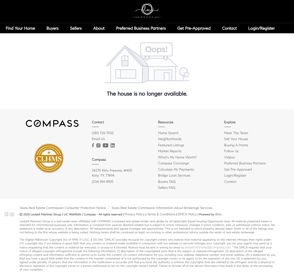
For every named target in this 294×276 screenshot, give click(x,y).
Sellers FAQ (166, 188)
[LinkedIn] (112, 146)
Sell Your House (236, 139)
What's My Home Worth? (177, 157)
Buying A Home (236, 145)
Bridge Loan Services (174, 176)
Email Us (98, 139)
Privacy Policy (134, 214)
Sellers (76, 28)
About (99, 28)
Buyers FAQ (166, 182)
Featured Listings (171, 145)
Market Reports (170, 151)
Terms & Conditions (161, 214)
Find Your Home (20, 28)
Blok (218, 214)
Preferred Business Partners (141, 28)
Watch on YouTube (24, 38)
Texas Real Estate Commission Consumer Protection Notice (63, 208)
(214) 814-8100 (102, 182)
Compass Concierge (173, 163)
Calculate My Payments (176, 170)
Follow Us (231, 151)
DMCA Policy (187, 214)
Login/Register (261, 28)
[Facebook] (93, 146)
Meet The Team (236, 133)
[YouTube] (105, 146)
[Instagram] (98, 146)
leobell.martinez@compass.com (208, 247)
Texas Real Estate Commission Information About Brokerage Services (161, 208)
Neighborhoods (170, 139)
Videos (229, 157)
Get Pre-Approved (194, 28)
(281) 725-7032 (103, 133)
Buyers (53, 28)
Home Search (168, 133)
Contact (229, 28)
